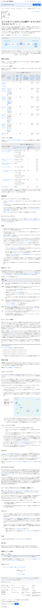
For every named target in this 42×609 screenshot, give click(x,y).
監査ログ (22, 518)
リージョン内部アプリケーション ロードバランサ (4, 116)
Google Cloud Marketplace (3, 592)
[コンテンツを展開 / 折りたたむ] (8, 11)
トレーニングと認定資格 (26, 595)
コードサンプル (24, 590)
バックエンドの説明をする (8, 274)
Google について (4, 599)
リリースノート (14, 590)
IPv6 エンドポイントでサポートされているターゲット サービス (38, 77)
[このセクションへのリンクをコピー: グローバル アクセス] (14, 372)
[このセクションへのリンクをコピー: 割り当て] (8, 543)
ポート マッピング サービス (4, 107)
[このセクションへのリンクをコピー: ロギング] (8, 511)
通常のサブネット (24, 242)
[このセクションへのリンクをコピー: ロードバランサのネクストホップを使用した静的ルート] (35, 488)
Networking (13, 8)
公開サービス (13, 201)
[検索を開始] (25, 1)
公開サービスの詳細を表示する (23, 274)
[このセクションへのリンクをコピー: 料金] (5, 536)
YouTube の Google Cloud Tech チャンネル (36, 595)
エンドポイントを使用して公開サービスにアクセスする (14, 567)
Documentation (7, 8)
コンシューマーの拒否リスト (11, 304)
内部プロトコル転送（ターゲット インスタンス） (4, 99)
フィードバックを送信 (35, 11)
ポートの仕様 (17, 192)
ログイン (39, 1)
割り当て (31, 547)
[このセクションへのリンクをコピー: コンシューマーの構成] (13, 66)
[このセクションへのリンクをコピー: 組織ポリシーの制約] (14, 551)
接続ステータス (13, 518)
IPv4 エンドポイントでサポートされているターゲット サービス (32, 77)
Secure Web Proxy (5, 186)
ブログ (33, 587)
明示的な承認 (17, 289)
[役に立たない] (40, 8)
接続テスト (6, 212)
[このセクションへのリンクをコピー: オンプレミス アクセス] (16, 216)
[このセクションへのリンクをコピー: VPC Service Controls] (15, 467)
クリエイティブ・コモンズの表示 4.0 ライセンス (24, 577)
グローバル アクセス (28, 240)
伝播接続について (11, 367)
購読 (16, 603)
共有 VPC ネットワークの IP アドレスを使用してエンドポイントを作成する (23, 461)
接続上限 (20, 292)
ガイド (25, 8)
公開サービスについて (18, 35)
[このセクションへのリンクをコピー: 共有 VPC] (8, 450)
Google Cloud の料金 (4, 589)
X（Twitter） (34, 590)
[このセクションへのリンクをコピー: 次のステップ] (10, 564)
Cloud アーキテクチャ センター (26, 593)
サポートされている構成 (6, 347)
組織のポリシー (15, 303)
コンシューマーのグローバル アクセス (9, 77)
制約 (20, 555)
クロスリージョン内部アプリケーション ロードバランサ (4, 84)
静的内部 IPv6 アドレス (30, 254)
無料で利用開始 (36, 4)
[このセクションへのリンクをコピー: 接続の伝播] (9, 360)
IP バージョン (37, 147)
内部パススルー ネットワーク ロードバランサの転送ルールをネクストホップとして (23, 490)
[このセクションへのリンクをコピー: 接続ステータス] (11, 268)
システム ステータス (15, 592)
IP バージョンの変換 (21, 252)
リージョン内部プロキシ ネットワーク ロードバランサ (4, 126)
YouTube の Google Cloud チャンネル (36, 593)
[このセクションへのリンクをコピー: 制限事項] (8, 196)
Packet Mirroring (7, 204)
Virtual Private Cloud (9, 4)
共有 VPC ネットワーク (19, 453)
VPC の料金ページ (22, 539)
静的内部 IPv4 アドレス (18, 254)
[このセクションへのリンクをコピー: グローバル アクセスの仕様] (16, 425)
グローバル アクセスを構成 (13, 375)
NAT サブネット (34, 307)
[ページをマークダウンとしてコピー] (20, 24)
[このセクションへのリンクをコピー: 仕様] (5, 226)
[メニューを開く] (2, 1)
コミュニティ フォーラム (15, 587)
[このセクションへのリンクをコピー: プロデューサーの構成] (13, 138)
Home (2, 8)
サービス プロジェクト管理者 (7, 453)
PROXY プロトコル (30, 146)
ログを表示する (19, 528)
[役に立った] (38, 8)
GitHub (23, 587)
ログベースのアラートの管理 (29, 530)
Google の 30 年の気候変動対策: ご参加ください (10, 601)
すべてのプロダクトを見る (5, 588)
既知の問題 (26, 440)
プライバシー (10, 599)
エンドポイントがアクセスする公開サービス (14, 140)
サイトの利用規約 (17, 599)
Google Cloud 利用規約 (25, 599)
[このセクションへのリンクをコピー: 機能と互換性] (10, 59)
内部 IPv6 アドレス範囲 (15, 248)
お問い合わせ (3, 594)
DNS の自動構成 (17, 76)
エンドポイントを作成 (9, 236)
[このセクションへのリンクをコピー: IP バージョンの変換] (14, 319)
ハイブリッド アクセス (14, 77)
